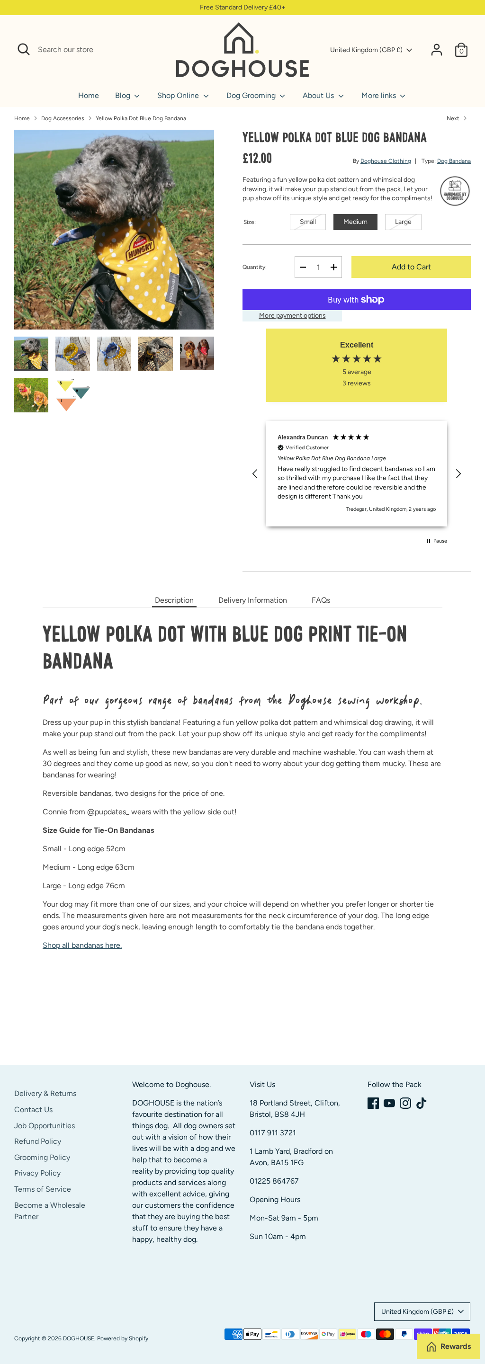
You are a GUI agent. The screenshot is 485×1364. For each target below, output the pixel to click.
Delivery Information (252, 600)
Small (308, 222)
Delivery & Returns (45, 1093)
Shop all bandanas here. (82, 945)
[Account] (436, 49)
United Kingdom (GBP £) (366, 50)
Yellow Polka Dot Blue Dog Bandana (141, 118)
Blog (123, 95)
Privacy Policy (37, 1172)
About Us (319, 95)
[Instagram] (405, 1103)
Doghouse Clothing (385, 161)
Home (88, 95)
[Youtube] (389, 1103)
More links (379, 95)
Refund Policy (37, 1141)
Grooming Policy (42, 1157)
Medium (355, 222)
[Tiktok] (421, 1103)
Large (403, 222)
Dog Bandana (454, 161)
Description (174, 600)
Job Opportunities (44, 1125)
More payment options (292, 316)
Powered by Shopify (122, 1338)
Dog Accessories (62, 118)
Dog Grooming (252, 95)
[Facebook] (373, 1103)
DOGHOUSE (78, 1338)
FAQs (321, 600)
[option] (114, 233)
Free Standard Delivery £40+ (243, 7)
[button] (255, 474)
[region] (356, 473)
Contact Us (33, 1109)
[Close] (159, 50)
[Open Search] (23, 49)
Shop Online (179, 95)
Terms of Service (42, 1189)
